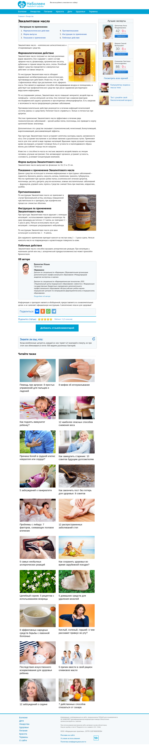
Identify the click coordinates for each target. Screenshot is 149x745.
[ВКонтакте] (37, 311)
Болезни (22, 11)
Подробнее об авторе (42, 296)
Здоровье (80, 11)
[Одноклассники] (43, 311)
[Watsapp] (48, 311)
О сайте (23, 740)
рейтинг (123, 32)
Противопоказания (70, 30)
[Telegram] (54, 311)
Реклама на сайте (68, 735)
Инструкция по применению (74, 34)
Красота (60, 11)
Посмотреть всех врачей (116, 78)
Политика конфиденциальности (73, 742)
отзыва (117, 32)
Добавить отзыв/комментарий (57, 328)
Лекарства (35, 11)
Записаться (121, 36)
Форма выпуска (30, 34)
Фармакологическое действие (36, 30)
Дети (70, 11)
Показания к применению (34, 37)
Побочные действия (70, 37)
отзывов (117, 50)
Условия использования (70, 738)
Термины (93, 11)
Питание (48, 11)
